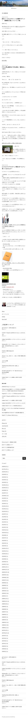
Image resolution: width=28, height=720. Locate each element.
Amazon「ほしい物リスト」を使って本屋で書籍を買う (14, 355)
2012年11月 (4, 508)
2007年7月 (4, 635)
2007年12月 (4, 630)
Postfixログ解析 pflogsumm (8, 350)
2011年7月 (4, 537)
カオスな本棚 (5, 360)
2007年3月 (4, 640)
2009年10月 (4, 572)
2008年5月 (4, 617)
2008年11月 (4, 601)
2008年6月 (4, 614)
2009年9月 (4, 574)
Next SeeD (4, 319)
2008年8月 (4, 609)
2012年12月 (4, 506)
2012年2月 (4, 524)
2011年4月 (4, 543)
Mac (3, 428)
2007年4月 (4, 638)
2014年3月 (4, 482)
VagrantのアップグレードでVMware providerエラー (13, 393)
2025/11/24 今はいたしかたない (9, 386)
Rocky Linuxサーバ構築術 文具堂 (9, 442)
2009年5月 (4, 585)
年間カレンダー (10, 450)
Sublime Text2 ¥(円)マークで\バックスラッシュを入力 (13, 339)
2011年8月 (4, 535)
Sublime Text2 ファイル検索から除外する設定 (12, 377)
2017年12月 (4, 469)
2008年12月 (4, 598)
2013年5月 (4, 498)
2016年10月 (4, 471)
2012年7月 (4, 514)
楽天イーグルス (19, 26)
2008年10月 (4, 603)
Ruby (3, 431)
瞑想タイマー (10, 444)
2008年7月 (4, 611)
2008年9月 (4, 606)
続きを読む (4, 60)
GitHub (3, 316)
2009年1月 (4, 596)
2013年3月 (4, 500)
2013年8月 (4, 490)
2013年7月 (4, 493)
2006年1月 (4, 651)
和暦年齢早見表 (10, 447)
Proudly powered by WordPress (8, 716)
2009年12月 (4, 567)
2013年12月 (4, 485)
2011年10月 (4, 532)
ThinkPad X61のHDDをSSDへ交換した (10, 365)
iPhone (3, 423)
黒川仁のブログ (7, 2)
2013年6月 (4, 495)
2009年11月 (4, 569)
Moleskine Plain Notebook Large (9, 283)
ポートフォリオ (5, 314)
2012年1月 (4, 527)
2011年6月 (4, 540)
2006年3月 (4, 648)
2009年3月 (4, 590)
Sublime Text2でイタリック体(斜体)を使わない (12, 405)
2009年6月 (4, 582)
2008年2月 (4, 625)
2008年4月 (4, 619)
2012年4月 (4, 522)
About (3, 311)
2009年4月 (4, 588)
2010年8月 (4, 559)
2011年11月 (4, 529)
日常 (3, 436)
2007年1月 (4, 643)
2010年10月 (4, 553)
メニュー (15, 8)
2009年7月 (4, 580)
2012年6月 (4, 516)
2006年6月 (4, 646)
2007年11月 (4, 633)
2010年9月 (4, 556)
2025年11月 (4, 466)
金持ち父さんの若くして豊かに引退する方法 (11, 143)
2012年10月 (4, 511)
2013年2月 (4, 503)
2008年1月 (4, 627)
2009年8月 (4, 577)
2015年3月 (4, 477)
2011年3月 (4, 545)
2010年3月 (4, 561)
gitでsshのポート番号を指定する (9, 327)
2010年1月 (4, 564)
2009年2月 (4, 593)
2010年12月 (4, 548)
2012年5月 (4, 519)
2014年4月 (4, 479)
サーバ (3, 433)
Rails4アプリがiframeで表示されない (10, 415)
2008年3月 (4, 622)
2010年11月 (4, 551)
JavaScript (4, 425)
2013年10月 (4, 487)
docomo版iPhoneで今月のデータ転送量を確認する (13, 412)
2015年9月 (4, 474)
